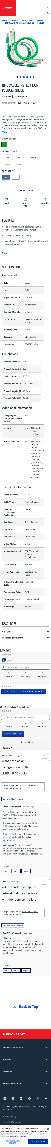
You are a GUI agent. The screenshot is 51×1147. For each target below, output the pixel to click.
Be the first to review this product (25, 692)
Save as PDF (25, 204)
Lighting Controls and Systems (27, 20)
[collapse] (46, 1047)
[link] (6, 655)
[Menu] (48, 3)
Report (26, 871)
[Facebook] (4, 1099)
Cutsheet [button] (6, 632)
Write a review (29, 103)
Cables (40, 23)
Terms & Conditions (12, 1122)
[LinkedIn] (21, 1099)
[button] (48, 28)
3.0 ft (7, 157)
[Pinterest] (29, 1099)
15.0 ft (7, 164)
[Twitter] (37, 1099)
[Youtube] (46, 1099)
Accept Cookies (37, 1141)
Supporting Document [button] (12, 638)
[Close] (48, 1129)
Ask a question (13, 733)
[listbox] (25, 52)
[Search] (48, 13)
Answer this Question (13, 799)
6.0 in (20, 157)
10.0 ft (33, 157)
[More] (18, 164)
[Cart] (48, 8)
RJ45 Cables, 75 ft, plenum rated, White (21, 787)
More (4, 131)
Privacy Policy (9, 1116)
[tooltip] (7, 660)
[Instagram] (13, 1099)
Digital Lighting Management (19, 23)
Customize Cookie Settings (12, 1141)
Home (4, 20)
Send (6, 203)
